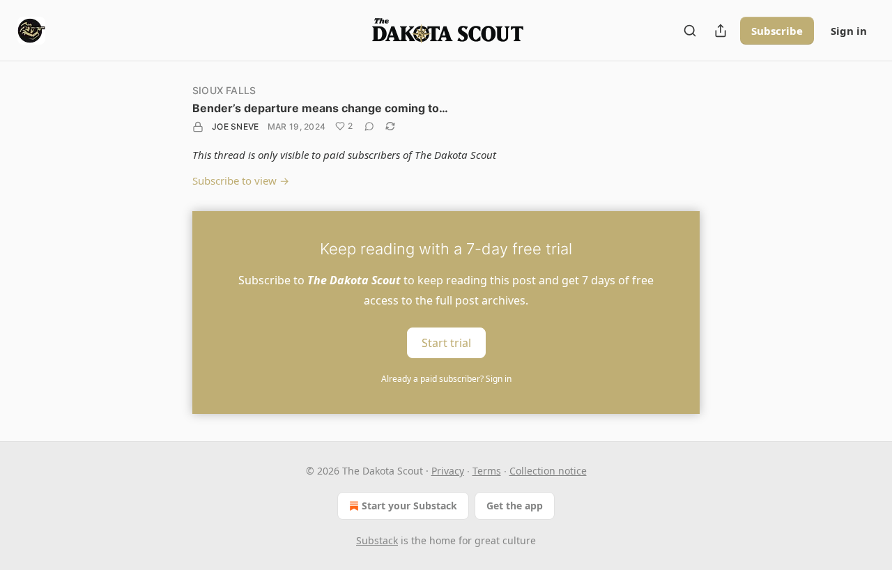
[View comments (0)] (369, 126)
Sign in (849, 31)
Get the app (514, 505)
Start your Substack (409, 505)
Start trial (446, 343)
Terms (486, 470)
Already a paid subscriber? (446, 379)
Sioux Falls (224, 90)
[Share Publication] (721, 31)
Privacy (447, 470)
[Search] (690, 31)
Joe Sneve (235, 126)
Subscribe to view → (240, 180)
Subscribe (777, 31)
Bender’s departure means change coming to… (320, 108)
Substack (377, 540)
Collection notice (548, 470)
